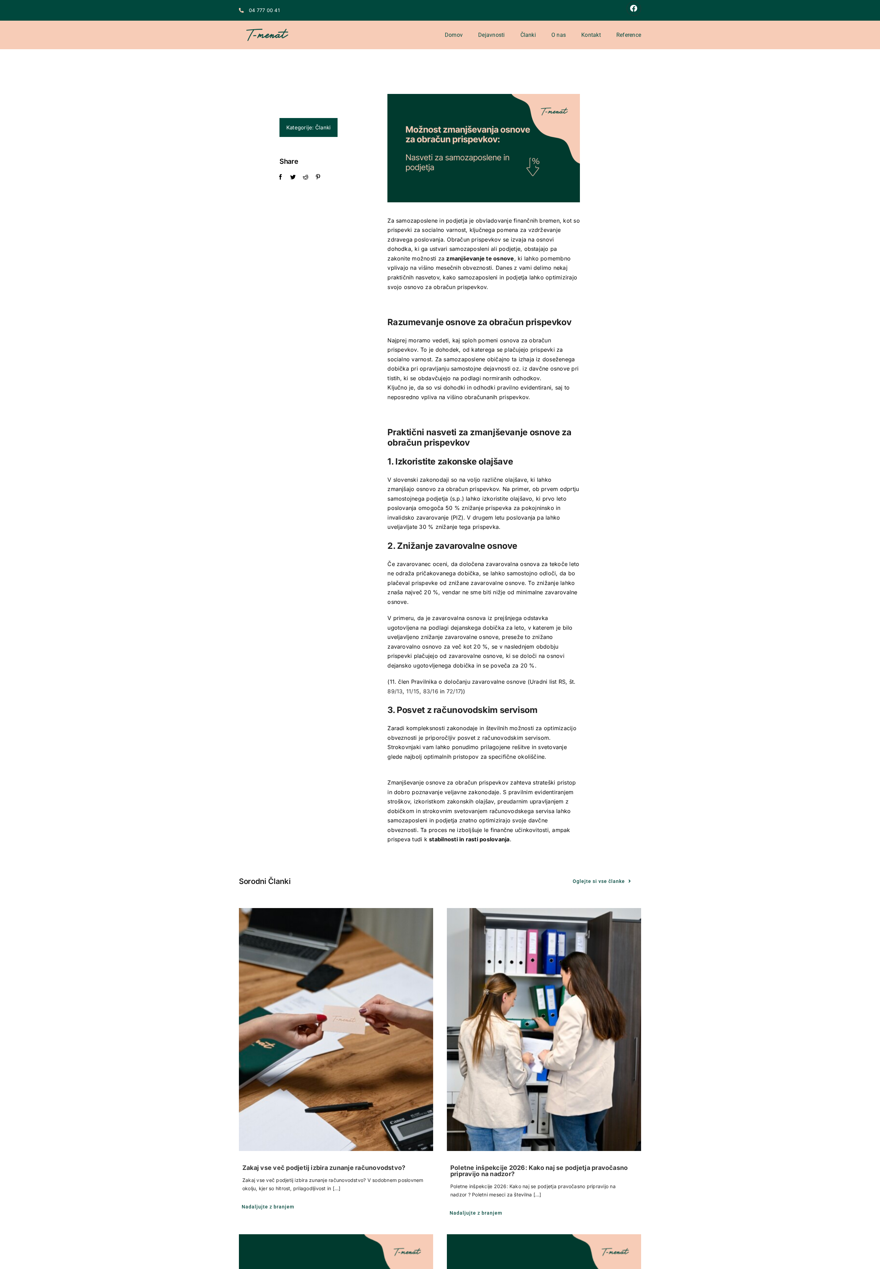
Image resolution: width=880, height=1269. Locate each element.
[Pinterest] (318, 177)
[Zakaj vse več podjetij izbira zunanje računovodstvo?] (336, 1029)
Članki (323, 127)
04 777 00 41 (264, 10)
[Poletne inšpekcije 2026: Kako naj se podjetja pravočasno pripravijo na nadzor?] (544, 1029)
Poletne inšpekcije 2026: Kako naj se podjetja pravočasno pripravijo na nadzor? (539, 1170)
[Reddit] (305, 177)
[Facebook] (280, 177)
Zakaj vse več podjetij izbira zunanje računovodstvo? (323, 1167)
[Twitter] (293, 177)
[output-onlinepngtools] (267, 23)
